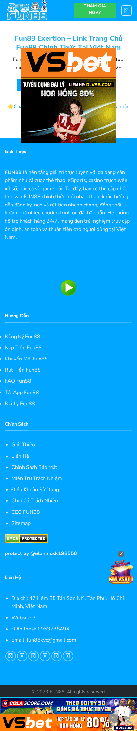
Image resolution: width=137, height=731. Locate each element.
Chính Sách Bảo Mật (34, 467)
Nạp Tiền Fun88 (23, 347)
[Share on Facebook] (22, 656)
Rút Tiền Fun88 (23, 369)
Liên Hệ (20, 456)
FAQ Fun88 (18, 381)
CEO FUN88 (25, 512)
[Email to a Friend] (45, 656)
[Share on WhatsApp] (10, 656)
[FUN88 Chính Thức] (34, 10)
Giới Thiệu (23, 444)
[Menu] (126, 10)
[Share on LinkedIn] (68, 656)
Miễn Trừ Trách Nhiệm (36, 478)
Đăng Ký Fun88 (22, 336)
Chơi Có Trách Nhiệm (35, 500)
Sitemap (21, 523)
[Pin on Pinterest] (56, 656)
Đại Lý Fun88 (20, 403)
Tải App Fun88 (22, 392)
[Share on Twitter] (33, 656)
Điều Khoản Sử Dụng (35, 489)
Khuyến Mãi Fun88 (26, 358)
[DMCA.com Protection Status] (26, 538)
